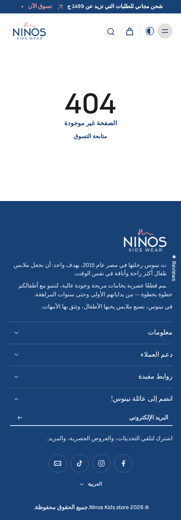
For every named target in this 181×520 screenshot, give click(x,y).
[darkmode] (148, 31)
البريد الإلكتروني (148, 418)
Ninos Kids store (109, 507)
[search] (110, 31)
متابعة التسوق (90, 136)
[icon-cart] (129, 31)
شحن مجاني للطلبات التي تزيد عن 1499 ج (115, 6)
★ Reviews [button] (173, 267)
